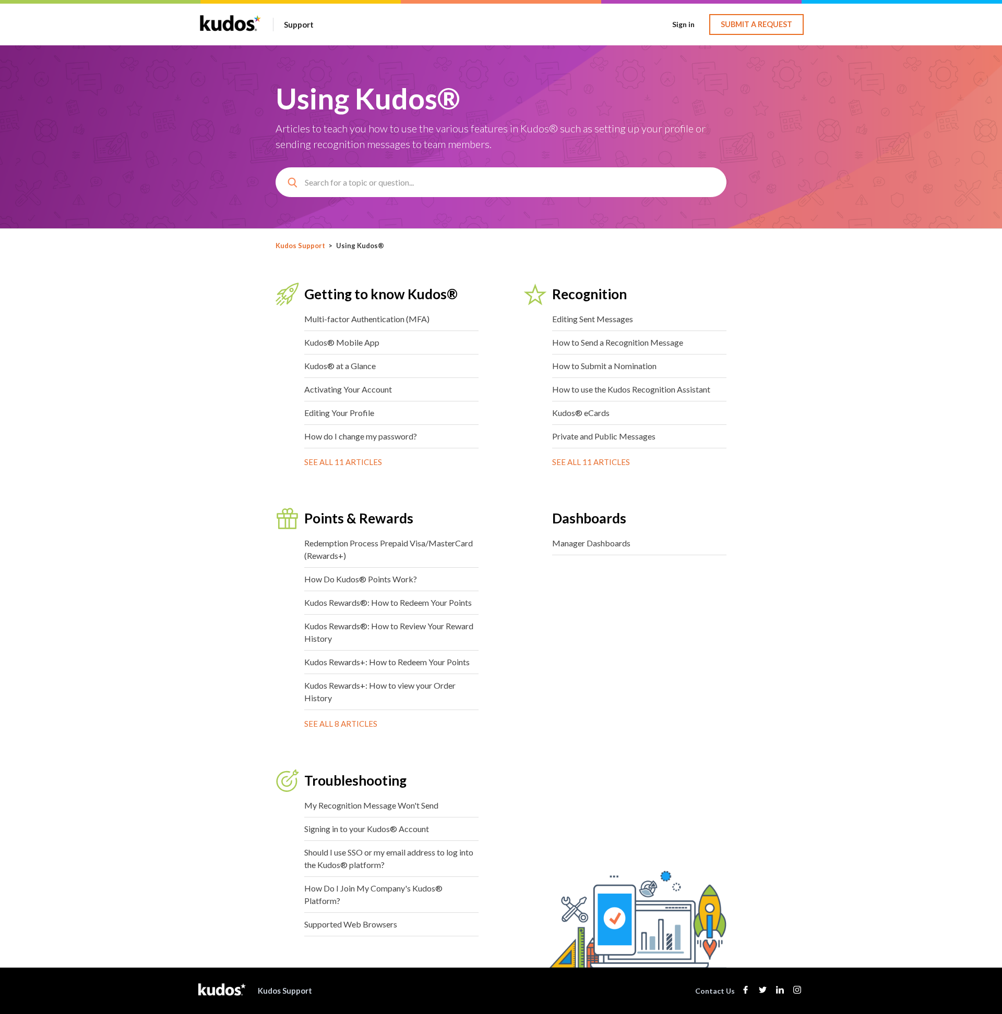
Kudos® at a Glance (340, 366)
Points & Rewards (358, 518)
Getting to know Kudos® (381, 294)
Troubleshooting (355, 780)
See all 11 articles (343, 462)
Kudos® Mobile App (341, 342)
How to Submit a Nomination (604, 366)
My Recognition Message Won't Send (371, 805)
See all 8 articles (340, 723)
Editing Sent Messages (592, 319)
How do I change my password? (360, 436)
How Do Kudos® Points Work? (360, 579)
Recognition (589, 294)
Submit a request (756, 24)
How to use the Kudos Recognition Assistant (631, 389)
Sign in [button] (683, 24)
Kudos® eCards (581, 413)
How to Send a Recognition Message (617, 342)
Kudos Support (300, 245)
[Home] (230, 29)
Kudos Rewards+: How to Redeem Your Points (387, 662)
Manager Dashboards (591, 543)
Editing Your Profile (339, 413)
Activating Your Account (348, 389)
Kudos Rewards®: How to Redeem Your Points (388, 602)
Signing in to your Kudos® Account (366, 829)
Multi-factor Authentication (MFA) (367, 319)
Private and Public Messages (603, 436)
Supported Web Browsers (350, 924)
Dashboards (589, 518)
